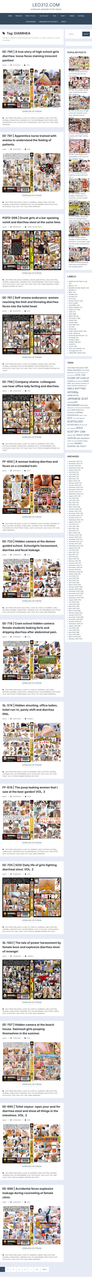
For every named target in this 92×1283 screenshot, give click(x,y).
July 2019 (72, 602)
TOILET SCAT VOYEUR (35, 368)
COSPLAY (33, 118)
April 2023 (72, 505)
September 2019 (74, 598)
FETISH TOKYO (74, 301)
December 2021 (74, 539)
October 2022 (73, 518)
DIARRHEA (41, 118)
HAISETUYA (73, 309)
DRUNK (32, 280)
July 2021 (72, 550)
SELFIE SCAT (83, 425)
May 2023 (72, 502)
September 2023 (74, 494)
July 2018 (72, 628)
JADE (71, 312)
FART (47, 444)
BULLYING (25, 608)
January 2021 (73, 563)
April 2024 (72, 479)
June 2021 (72, 552)
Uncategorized (74, 351)
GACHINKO (72, 305)
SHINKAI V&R (73, 342)
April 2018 (72, 634)
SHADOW (72, 338)
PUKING (56, 282)
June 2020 (72, 578)
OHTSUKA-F (73, 318)
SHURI (71, 344)
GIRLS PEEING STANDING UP (80, 383)
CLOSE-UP (25, 118)
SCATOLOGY (44, 16)
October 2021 (73, 543)
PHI (70, 327)
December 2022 (74, 513)
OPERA (71, 320)
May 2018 (72, 632)
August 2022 (73, 522)
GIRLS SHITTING (51, 118)
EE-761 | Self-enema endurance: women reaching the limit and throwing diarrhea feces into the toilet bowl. (30, 302)
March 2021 (73, 559)
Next (44, 1269)
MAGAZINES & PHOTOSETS (48, 22)
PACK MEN (72, 325)
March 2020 (73, 585)
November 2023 (74, 489)
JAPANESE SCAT (25, 120)
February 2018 (73, 639)
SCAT (15, 122)
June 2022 (72, 526)
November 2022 (74, 515)
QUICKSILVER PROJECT (77, 335)
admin (4, 65)
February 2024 (74, 483)
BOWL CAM (80, 375)
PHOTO (71, 329)
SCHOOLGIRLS (32, 122)
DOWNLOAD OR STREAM (31, 111)
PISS (54, 16)
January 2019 (73, 615)
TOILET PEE (37, 284)
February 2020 (74, 587)
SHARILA (30, 719)
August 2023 (73, 496)
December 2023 (74, 487)
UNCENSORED (31, 22)
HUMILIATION (14, 120)
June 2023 (72, 500)
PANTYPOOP (48, 120)
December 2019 (74, 591)
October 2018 (73, 621)
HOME (10, 16)
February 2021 (73, 561)
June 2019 (72, 604)
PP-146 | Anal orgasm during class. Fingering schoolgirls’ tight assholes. (78, 92)
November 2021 (74, 541)
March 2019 (73, 611)
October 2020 (73, 569)
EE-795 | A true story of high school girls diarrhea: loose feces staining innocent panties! (30, 56)
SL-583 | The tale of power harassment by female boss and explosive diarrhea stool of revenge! (31, 947)
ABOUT (63, 22)
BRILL (71, 292)
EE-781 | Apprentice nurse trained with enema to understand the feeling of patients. (29, 140)
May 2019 (72, 606)
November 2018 (74, 619)
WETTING (74, 441)
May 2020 (72, 580)
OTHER (71, 322)
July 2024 (72, 472)
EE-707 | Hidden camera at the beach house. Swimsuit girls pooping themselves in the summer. (28, 1029)
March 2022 (73, 533)
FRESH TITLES (30, 16)
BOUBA (71, 290)
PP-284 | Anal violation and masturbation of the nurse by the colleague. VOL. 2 (78, 157)
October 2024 (73, 466)
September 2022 (74, 520)
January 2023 (73, 511)
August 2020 (73, 574)
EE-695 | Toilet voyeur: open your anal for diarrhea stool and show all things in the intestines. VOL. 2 (31, 1111)
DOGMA (71, 294)
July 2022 (72, 524)
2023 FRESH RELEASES (13, 608)
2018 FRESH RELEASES (75, 368)
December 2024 (74, 461)
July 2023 (72, 498)
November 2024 (74, 463)
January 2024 (73, 485)
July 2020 (72, 576)
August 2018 (73, 626)
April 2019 (72, 608)
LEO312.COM (46, 4)
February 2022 (74, 535)
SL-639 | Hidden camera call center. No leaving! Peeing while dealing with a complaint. (79, 219)
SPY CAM (50, 122)
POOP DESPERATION (41, 366)
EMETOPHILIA (41, 280)
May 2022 (72, 528)
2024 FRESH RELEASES (13, 118)
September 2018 (74, 624)
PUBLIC (26, 528)
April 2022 (72, 531)
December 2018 (74, 617)
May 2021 (72, 554)
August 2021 (73, 548)
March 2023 (73, 507)
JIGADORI (70, 402)
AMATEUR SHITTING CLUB (78, 281)
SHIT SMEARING (71, 428)
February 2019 (73, 613)
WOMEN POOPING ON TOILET (12, 286)
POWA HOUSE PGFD (34, 227)
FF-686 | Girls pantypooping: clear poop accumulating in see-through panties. (78, 264)
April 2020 (72, 582)
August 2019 (73, 600)
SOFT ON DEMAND (75, 348)
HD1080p (81, 16)
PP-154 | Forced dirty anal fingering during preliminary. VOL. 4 (78, 175)
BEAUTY (71, 286)
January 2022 (73, 537)
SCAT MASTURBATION (79, 418)
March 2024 (73, 481)
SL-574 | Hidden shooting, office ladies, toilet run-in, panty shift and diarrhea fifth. (30, 710)
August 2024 (73, 470)
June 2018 (72, 630)
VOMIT (62, 16)
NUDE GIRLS (84, 405)
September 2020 (74, 572)
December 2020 (74, 565)
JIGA (70, 314)
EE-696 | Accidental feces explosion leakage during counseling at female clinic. (27, 1193)
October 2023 (73, 492)
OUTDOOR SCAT (8, 528)
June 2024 (72, 474)
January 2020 (73, 589)
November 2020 (74, 567)
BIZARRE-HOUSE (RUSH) (77, 288)
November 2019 (74, 593)
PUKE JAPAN (73, 333)
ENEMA (72, 16)
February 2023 (74, 509)
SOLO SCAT (42, 122)
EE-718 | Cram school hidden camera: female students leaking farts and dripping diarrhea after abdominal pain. (29, 628)
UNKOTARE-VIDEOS (75, 353)
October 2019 (73, 595)
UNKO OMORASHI (34, 206)
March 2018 (73, 637)
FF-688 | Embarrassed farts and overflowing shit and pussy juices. (78, 74)
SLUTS (71, 346)
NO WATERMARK (37, 120)
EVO (28, 65)
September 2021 (74, 546)
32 (37, 1269)
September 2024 (74, 468)
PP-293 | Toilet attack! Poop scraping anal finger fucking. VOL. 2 (78, 136)
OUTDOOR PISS (78, 408)
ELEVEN (71, 296)
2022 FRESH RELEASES (80, 372)
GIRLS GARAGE (74, 307)
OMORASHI (70, 408)
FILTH (29, 471)
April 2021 (72, 556)
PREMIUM (18, 16)
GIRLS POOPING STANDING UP (48, 523)
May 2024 (72, 476)
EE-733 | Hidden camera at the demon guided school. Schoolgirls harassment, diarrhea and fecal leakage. (30, 546)
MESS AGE (72, 316)
